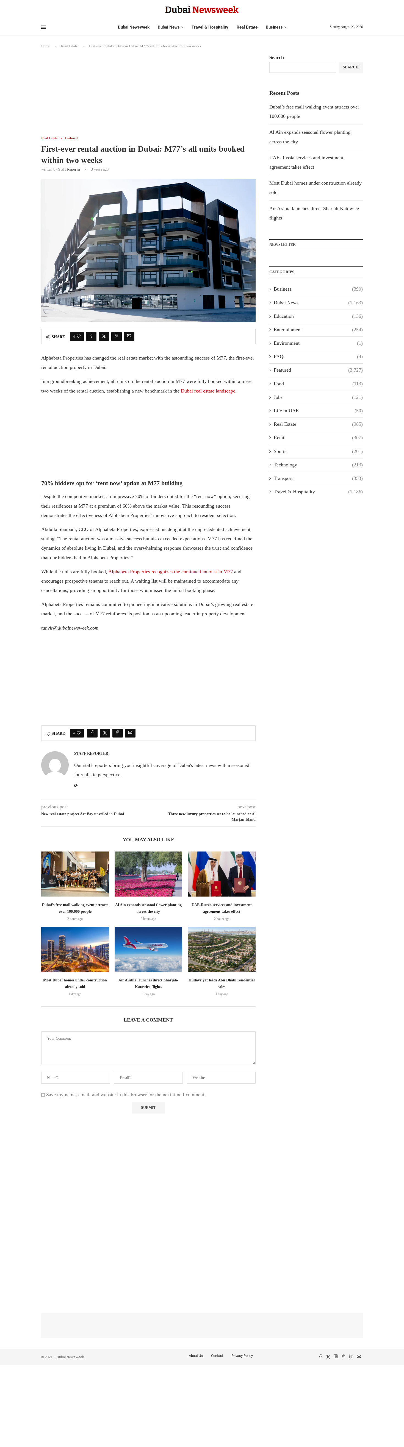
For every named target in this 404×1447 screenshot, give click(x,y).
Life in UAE (318, 410)
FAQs (318, 356)
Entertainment (318, 329)
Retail (318, 437)
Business (274, 27)
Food (318, 383)
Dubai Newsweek (134, 27)
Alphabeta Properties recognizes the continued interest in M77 (170, 571)
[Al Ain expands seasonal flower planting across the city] (148, 874)
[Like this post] (79, 336)
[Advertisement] (148, 95)
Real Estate (247, 27)
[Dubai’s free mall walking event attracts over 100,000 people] (75, 874)
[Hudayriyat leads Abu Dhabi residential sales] (222, 949)
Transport (318, 478)
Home (45, 46)
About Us (196, 1356)
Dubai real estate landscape (208, 391)
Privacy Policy (242, 1356)
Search (276, 57)
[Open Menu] (43, 27)
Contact (217, 1356)
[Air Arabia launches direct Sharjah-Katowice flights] (148, 949)
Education (318, 316)
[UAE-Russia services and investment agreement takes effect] (222, 874)
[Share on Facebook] (91, 336)
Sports (318, 451)
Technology (318, 465)
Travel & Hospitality (210, 27)
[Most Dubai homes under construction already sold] (75, 949)
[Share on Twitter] (104, 336)
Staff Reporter (69, 169)
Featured (318, 370)
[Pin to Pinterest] (116, 336)
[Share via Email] (129, 336)
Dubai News (169, 27)
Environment (318, 343)
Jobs (318, 397)
